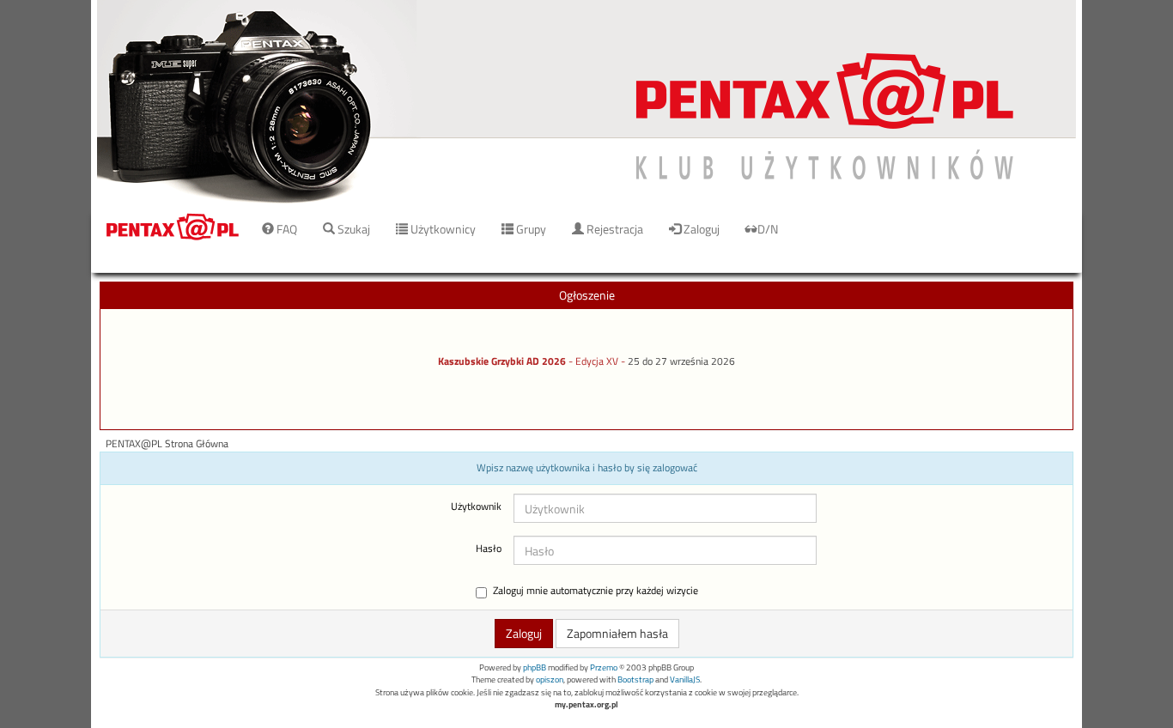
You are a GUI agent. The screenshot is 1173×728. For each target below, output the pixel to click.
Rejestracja (613, 229)
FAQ (285, 229)
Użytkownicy (442, 229)
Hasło (488, 548)
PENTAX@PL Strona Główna (167, 444)
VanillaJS (685, 679)
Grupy (530, 229)
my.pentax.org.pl (586, 704)
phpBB (534, 667)
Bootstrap (635, 679)
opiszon (549, 679)
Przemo (603, 667)
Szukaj (352, 229)
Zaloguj (700, 229)
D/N (767, 229)
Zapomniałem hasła (617, 633)
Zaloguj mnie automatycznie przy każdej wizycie (595, 591)
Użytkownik (476, 506)
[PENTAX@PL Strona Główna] (586, 103)
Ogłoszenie (587, 295)
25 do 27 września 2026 (681, 361)
